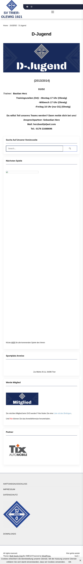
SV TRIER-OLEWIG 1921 (11, 15)
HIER (13, 343)
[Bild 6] (18, 439)
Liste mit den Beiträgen (62, 413)
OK (69, 562)
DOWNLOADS (9, 534)
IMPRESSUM (9, 489)
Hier (11, 419)
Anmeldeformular (32, 419)
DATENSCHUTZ (10, 495)
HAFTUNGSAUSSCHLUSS (15, 484)
